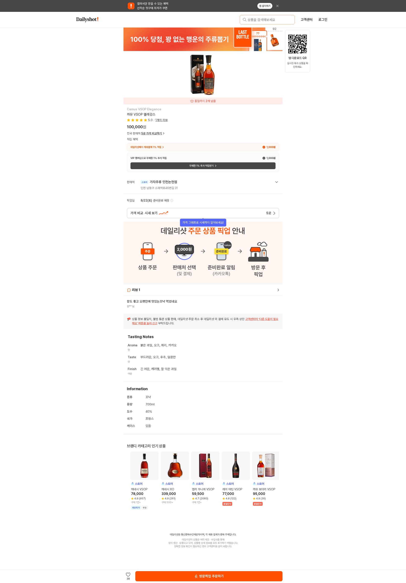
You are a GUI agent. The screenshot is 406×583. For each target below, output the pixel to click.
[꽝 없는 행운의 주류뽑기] (203, 39)
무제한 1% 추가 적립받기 (201, 165)
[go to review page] (278, 290)
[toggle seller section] (276, 182)
